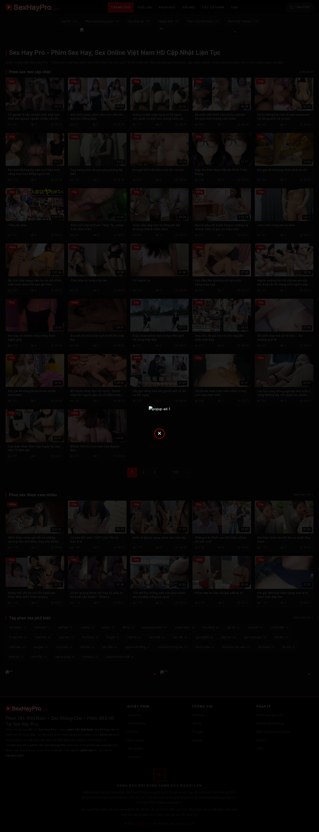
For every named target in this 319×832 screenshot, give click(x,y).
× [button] (159, 433)
